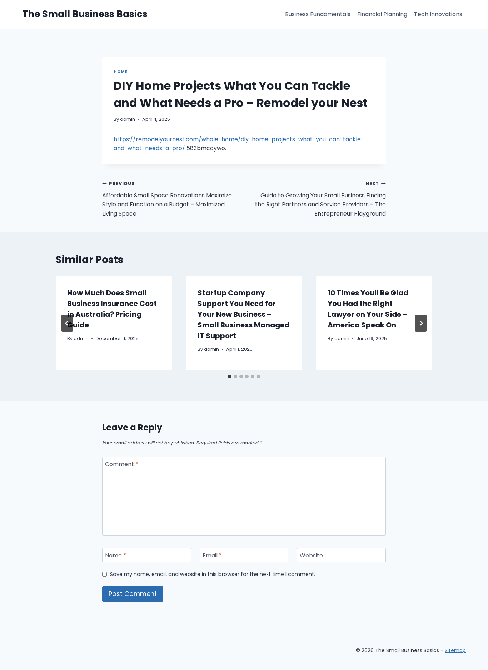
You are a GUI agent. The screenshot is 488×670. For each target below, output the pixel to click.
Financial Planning (382, 14)
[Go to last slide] (67, 323)
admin (127, 119)
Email (212, 555)
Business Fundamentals (317, 14)
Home (120, 71)
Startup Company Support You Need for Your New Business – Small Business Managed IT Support (243, 314)
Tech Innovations (438, 14)
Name (115, 555)
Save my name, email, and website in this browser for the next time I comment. (212, 574)
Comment (121, 464)
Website (311, 555)
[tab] (229, 376)
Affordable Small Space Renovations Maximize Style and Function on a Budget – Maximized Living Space (167, 199)
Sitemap (455, 650)
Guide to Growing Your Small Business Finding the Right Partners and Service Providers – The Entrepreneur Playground (320, 199)
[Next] (421, 323)
